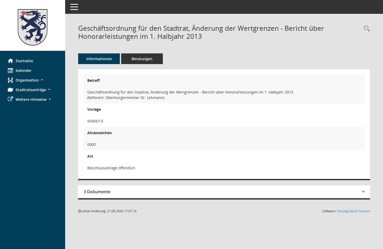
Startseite (24, 60)
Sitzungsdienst (353, 211)
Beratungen (142, 58)
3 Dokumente (97, 192)
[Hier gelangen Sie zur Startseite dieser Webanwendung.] (32, 27)
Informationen (99, 58)
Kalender (24, 70)
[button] (32, 80)
